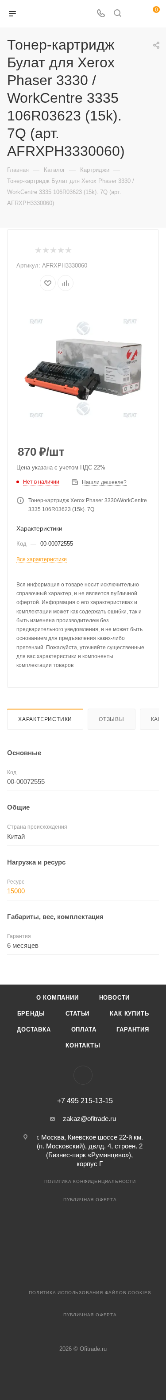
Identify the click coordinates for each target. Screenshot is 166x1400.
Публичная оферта (90, 1199)
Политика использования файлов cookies (90, 1292)
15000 (16, 891)
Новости (114, 997)
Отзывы (111, 719)
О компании (57, 997)
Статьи (78, 1013)
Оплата (84, 1029)
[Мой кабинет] (134, 14)
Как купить (129, 1013)
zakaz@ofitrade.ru (89, 1118)
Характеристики (45, 719)
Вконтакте (83, 1075)
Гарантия (132, 1029)
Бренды (31, 1013)
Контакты (83, 1045)
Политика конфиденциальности (90, 1181)
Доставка (33, 1029)
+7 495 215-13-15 (85, 1101)
